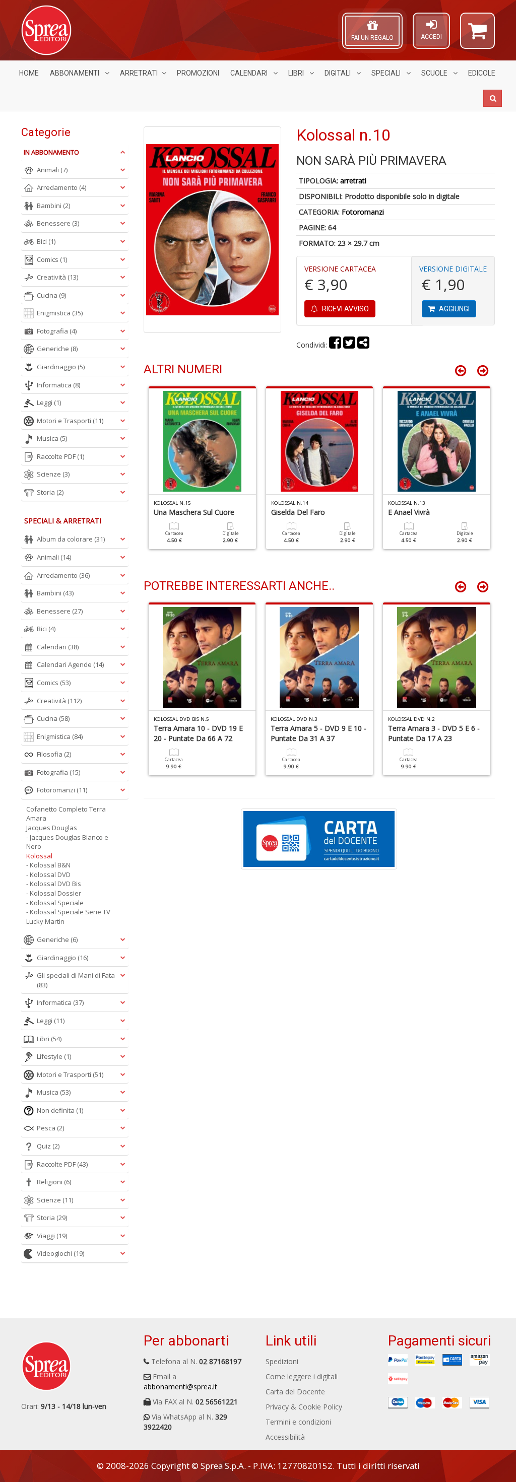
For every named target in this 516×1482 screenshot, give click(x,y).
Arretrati (139, 73)
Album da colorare (71, 539)
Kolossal (39, 855)
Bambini (53, 205)
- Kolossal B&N (48, 864)
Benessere (58, 223)
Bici (46, 241)
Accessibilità (285, 1437)
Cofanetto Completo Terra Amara (66, 813)
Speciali (386, 73)
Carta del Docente (295, 1391)
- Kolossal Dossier (53, 893)
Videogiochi (60, 1253)
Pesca (50, 1127)
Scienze (53, 474)
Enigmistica (60, 312)
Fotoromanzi (363, 212)
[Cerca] (492, 98)
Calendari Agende (70, 664)
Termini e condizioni (298, 1422)
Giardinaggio (61, 366)
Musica (52, 438)
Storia (50, 492)
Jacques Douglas (51, 827)
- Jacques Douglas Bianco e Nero (67, 842)
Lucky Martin (45, 921)
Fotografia (57, 330)
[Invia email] (363, 345)
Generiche (57, 348)
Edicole (481, 73)
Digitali (338, 73)
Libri (296, 73)
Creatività (57, 277)
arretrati (353, 180)
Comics (52, 259)
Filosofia (54, 754)
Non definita (60, 1110)
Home (29, 73)
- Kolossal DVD (48, 874)
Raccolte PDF (60, 456)
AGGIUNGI (453, 309)
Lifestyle (54, 1056)
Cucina (51, 295)
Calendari (249, 73)
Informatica (58, 384)
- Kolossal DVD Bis (53, 883)
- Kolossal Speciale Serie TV (68, 911)
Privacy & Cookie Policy (304, 1406)
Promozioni (198, 73)
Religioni (54, 1181)
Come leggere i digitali (302, 1376)
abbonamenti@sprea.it (180, 1386)
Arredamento (61, 187)
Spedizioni (282, 1361)
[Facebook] (335, 345)
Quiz (48, 1146)
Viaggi (52, 1235)
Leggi (49, 402)
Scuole (435, 73)
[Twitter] (349, 345)
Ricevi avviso (344, 309)
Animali (52, 169)
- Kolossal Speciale (55, 902)
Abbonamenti (75, 73)
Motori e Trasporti (70, 420)
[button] (477, 35)
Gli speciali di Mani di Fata (76, 980)
